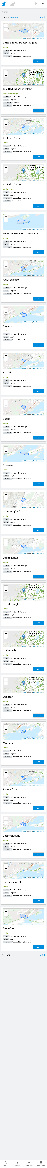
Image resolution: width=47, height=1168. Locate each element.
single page (14, 17)
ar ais (5, 12)
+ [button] (6, 25)
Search (5, 1165)
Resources (41, 1165)
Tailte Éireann (40, 38)
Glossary (29, 1165)
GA (37, 3)
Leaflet (24, 38)
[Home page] (4, 4)
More (39, 61)
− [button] (6, 29)
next (41, 17)
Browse (17, 1165)
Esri (34, 38)
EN (43, 3)
